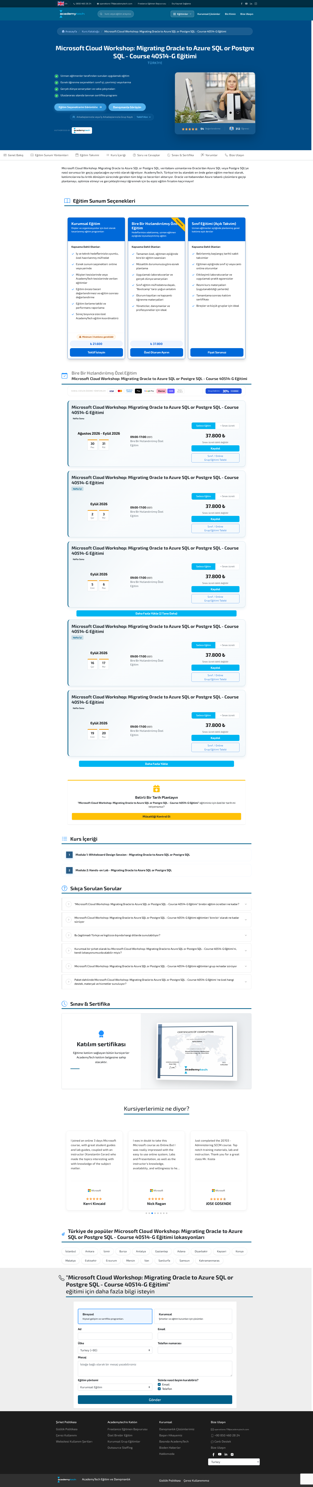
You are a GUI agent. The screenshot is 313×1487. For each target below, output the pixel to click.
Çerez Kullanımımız (196, 1480)
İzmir (107, 1251)
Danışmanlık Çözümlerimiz (176, 1429)
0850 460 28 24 (83, 3)
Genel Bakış (15, 155)
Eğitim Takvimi (89, 155)
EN (66, 3)
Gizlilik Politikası (67, 1429)
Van (146, 1260)
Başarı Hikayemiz (170, 1435)
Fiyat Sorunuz (217, 352)
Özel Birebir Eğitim (120, 1435)
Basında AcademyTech (174, 1441)
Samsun (185, 1260)
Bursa (123, 1251)
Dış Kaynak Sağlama (181, 3)
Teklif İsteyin (96, 352)
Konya (239, 1251)
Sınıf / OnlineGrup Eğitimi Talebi (215, 457)
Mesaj (82, 1357)
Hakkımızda (166, 1453)
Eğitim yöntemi (88, 1380)
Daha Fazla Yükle (156, 763)
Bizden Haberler (170, 1447)
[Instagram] (255, 3)
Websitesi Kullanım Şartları (74, 1441)
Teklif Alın (142, 116)
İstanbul (70, 1251)
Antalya (141, 1251)
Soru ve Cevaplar (148, 155)
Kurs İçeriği (118, 155)
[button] (146, 1213)
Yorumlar (211, 155)
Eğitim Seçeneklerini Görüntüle (78, 107)
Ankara (89, 1251)
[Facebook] (241, 3)
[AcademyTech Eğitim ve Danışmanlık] (74, 14)
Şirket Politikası (66, 1422)
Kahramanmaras (209, 1260)
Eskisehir (91, 1260)
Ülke (81, 1343)
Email (161, 1329)
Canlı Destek (222, 1441)
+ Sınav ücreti (227, 425)
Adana (181, 1251)
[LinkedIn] (251, 3)
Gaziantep (161, 1251)
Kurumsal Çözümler (208, 13)
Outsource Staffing (120, 1447)
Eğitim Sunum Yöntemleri (51, 155)
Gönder (155, 1399)
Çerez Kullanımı (66, 1435)
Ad (80, 1329)
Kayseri (221, 1251)
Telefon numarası (169, 1343)
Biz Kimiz (230, 13)
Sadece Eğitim (203, 425)
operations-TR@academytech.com (116, 3)
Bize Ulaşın (246, 13)
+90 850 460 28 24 (227, 1435)
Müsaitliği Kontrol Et (156, 816)
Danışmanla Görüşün (127, 107)
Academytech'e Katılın (122, 1422)
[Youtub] (219, 1453)
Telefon (167, 1388)
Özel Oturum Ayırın (156, 352)
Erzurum (111, 1260)
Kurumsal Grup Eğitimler (124, 1441)
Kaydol (215, 448)
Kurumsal (165, 1422)
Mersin (130, 1260)
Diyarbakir (201, 1251)
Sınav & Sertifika (183, 155)
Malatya (70, 1260)
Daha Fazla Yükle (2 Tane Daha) (156, 613)
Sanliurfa (164, 1260)
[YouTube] (246, 3)
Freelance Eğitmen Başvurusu (152, 3)
